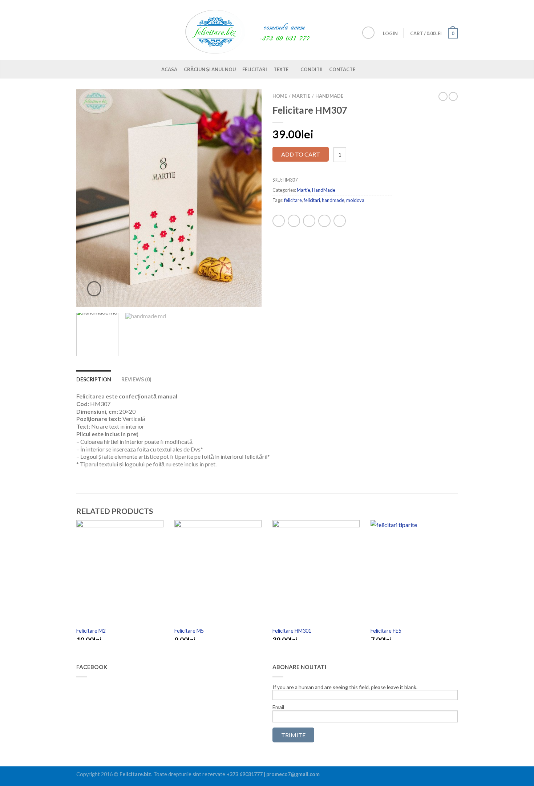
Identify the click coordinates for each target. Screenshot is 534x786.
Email (278, 707)
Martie (301, 96)
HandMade (329, 96)
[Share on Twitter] (294, 221)
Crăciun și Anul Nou (210, 69)
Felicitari (254, 69)
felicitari (312, 200)
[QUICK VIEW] (120, 573)
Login (390, 33)
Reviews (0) (136, 379)
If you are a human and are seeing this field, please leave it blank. (344, 687)
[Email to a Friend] (309, 221)
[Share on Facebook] (278, 221)
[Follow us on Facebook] (368, 33)
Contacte (342, 69)
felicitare (293, 200)
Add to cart (300, 154)
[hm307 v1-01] (169, 198)
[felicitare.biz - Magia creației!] (252, 30)
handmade (333, 200)
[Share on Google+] (339, 221)
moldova (355, 200)
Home (279, 96)
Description (93, 379)
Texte (281, 69)
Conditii (311, 69)
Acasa (169, 69)
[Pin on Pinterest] (324, 221)
